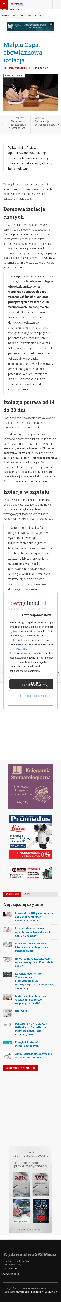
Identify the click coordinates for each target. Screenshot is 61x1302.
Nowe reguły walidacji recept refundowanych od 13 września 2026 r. (34, 962)
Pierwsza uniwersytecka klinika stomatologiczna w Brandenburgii (32, 947)
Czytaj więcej (48, 1123)
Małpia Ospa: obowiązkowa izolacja (22, 52)
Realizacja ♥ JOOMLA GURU (44, 1292)
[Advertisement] (30, 721)
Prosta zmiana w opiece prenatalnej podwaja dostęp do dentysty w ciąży (33, 932)
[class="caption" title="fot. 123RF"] (7, 914)
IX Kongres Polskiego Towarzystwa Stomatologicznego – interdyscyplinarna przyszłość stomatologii (34, 981)
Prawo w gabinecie (12, 9)
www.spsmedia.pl (11, 1274)
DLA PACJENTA (18, 648)
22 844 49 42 (14, 1268)
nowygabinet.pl (23, 1292)
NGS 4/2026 (22, 1011)
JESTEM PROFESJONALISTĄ (35, 684)
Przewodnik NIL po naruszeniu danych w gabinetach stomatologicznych (34, 917)
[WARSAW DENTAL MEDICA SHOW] (30, 26)
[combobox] (56, 4)
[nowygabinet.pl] (17, 4)
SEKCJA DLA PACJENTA (34, 696)
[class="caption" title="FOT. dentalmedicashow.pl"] (7, 974)
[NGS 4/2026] (10, 1082)
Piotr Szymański (14, 68)
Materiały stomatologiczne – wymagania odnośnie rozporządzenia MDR (32, 999)
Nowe (26, 894)
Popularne (12, 894)
